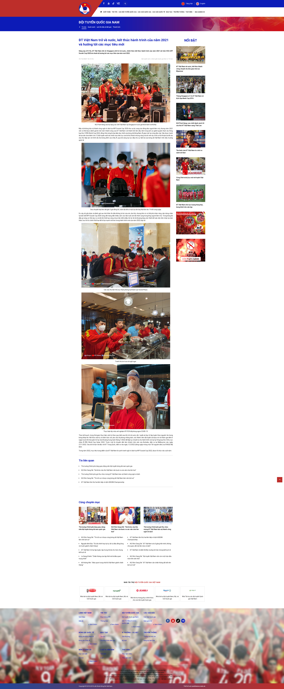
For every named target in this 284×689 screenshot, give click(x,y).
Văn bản (103, 654)
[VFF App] (118, 3)
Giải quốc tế (148, 621)
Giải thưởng (126, 636)
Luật (102, 658)
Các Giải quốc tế (158, 12)
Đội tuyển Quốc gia (130, 613)
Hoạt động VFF (105, 617)
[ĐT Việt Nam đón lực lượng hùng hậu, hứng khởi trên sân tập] (190, 193)
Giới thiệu (107, 12)
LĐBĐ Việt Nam (85, 613)
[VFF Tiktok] (113, 3)
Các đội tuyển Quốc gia (128, 12)
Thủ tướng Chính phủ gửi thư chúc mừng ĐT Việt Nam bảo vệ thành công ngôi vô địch (110, 474)
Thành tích (116, 27)
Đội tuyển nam (145, 59)
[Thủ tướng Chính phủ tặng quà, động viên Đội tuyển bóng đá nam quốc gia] (93, 515)
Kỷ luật (124, 640)
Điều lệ (81, 621)
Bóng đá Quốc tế (86, 633)
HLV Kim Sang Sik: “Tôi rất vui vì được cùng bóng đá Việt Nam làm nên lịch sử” (107, 478)
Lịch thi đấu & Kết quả (104, 27)
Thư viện (189, 12)
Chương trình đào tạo (107, 640)
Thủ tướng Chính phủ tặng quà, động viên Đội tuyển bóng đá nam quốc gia (106, 466)
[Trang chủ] (101, 12)
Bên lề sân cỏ (85, 650)
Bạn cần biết (83, 654)
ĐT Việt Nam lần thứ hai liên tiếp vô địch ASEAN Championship (102, 482)
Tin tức (114, 12)
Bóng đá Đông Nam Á (86, 636)
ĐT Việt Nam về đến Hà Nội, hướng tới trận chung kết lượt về (150, 550)
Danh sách (91, 27)
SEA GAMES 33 (200, 12)
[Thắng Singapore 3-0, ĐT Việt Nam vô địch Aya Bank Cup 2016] (190, 84)
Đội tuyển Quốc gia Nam (159, 59)
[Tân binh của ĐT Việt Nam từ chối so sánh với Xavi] (190, 139)
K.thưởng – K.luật (130, 633)
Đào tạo (169, 12)
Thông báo (104, 621)
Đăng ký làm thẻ (149, 640)
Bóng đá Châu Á (84, 640)
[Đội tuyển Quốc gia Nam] (79, 27)
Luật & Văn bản (107, 650)
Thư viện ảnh (126, 658)
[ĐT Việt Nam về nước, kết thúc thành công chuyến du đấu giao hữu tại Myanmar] (190, 55)
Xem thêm (93, 624)
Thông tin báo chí (150, 636)
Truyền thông (178, 12)
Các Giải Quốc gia (144, 12)
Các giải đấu (149, 613)
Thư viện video (127, 654)
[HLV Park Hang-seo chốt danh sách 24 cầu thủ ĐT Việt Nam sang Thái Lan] (190, 111)
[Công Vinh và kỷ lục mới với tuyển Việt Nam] (190, 166)
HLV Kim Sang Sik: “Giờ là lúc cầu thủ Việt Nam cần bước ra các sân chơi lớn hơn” (108, 470)
